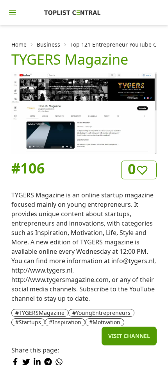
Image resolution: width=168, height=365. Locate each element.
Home (19, 44)
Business (48, 44)
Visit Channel (129, 336)
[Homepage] (72, 12)
